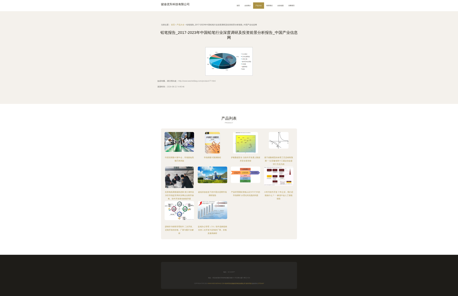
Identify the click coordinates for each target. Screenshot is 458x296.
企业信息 (280, 5)
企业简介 (248, 5)
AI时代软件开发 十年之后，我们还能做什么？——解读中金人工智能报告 (278, 195)
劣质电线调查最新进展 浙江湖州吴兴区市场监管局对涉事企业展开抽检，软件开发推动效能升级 (179, 195)
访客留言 (291, 5)
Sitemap (261, 283)
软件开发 (228, 283)
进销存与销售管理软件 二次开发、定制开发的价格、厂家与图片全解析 (179, 229)
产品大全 (258, 5)
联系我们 (269, 5)
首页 (238, 5)
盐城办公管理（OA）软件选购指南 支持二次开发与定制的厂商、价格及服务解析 (212, 229)
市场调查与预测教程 (212, 157)
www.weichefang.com (216, 283)
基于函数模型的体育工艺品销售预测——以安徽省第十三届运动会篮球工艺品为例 (278, 160)
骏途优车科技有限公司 (238, 283)
